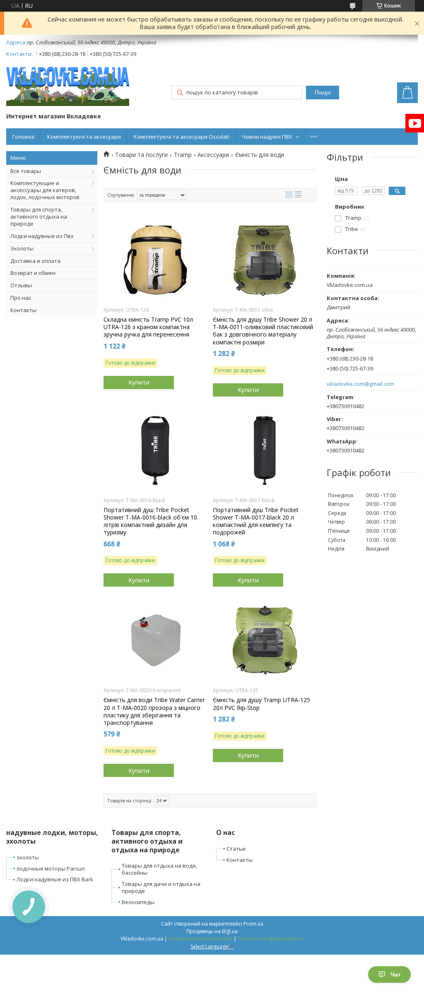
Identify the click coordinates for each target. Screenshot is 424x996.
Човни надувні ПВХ (267, 136)
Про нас (20, 297)
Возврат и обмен (32, 273)
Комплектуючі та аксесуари (84, 136)
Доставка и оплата (35, 261)
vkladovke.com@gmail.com (360, 383)
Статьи (236, 848)
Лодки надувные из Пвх (42, 236)
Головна (23, 136)
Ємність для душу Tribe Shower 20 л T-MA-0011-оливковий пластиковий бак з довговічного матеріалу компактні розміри (263, 331)
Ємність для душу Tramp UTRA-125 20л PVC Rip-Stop (261, 703)
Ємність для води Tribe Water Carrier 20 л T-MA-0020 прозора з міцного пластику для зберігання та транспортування (154, 711)
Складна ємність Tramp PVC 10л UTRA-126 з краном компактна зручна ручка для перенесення (148, 327)
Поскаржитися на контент (200, 938)
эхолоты (28, 857)
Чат (395, 974)
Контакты (23, 310)
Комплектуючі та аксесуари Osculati (181, 136)
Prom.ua (253, 923)
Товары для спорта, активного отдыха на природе (38, 216)
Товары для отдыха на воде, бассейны (159, 869)
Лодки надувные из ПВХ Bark (55, 879)
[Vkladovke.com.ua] (67, 86)
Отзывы (21, 285)
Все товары (25, 171)
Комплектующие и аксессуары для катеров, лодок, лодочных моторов (45, 190)
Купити (138, 382)
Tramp (183, 155)
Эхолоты (22, 248)
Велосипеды (138, 902)
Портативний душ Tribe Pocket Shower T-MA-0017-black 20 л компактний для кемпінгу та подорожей (256, 521)
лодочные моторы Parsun (51, 868)
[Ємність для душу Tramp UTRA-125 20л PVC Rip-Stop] (264, 640)
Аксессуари (213, 155)
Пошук (323, 92)
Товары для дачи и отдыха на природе (161, 887)
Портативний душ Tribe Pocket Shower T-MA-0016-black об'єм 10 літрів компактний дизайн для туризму (150, 521)
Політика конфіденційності (271, 938)
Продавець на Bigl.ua (212, 931)
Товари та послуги (141, 155)
